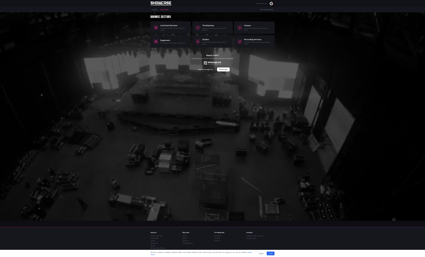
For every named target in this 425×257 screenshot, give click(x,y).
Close (271, 253)
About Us (185, 240)
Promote (217, 238)
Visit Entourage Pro (205, 69)
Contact (216, 240)
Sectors (184, 238)
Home (184, 236)
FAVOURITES (268, 10)
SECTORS (164, 10)
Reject (261, 253)
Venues (153, 240)
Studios (153, 245)
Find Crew (223, 69)
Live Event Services (156, 236)
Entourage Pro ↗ (187, 243)
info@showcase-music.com (255, 236)
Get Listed (217, 236)
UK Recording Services (158, 248)
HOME (154, 10)
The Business (155, 238)
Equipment (154, 243)
